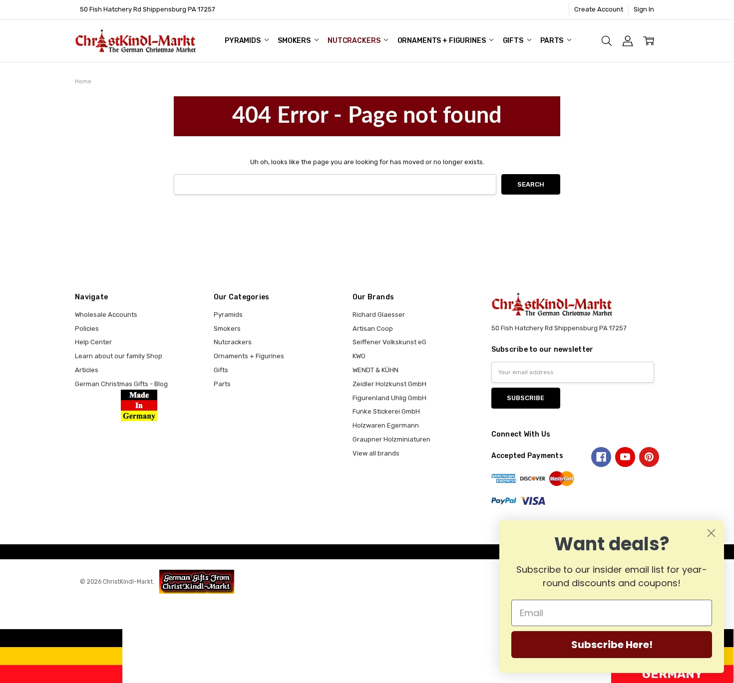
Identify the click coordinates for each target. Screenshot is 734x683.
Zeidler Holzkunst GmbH (389, 384)
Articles (86, 370)
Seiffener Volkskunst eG (389, 342)
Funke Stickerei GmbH (386, 411)
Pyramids (243, 40)
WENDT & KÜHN (375, 370)
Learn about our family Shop (118, 356)
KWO (359, 356)
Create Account (598, 9)
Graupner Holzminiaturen (391, 439)
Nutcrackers (354, 40)
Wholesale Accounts (106, 314)
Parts (552, 40)
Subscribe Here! (612, 645)
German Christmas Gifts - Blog (121, 384)
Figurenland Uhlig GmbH (389, 398)
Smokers (295, 40)
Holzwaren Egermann (386, 425)
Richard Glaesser (379, 314)
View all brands (376, 453)
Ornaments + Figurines (442, 40)
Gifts (514, 40)
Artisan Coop (373, 328)
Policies (87, 328)
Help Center (93, 342)
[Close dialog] (711, 533)
